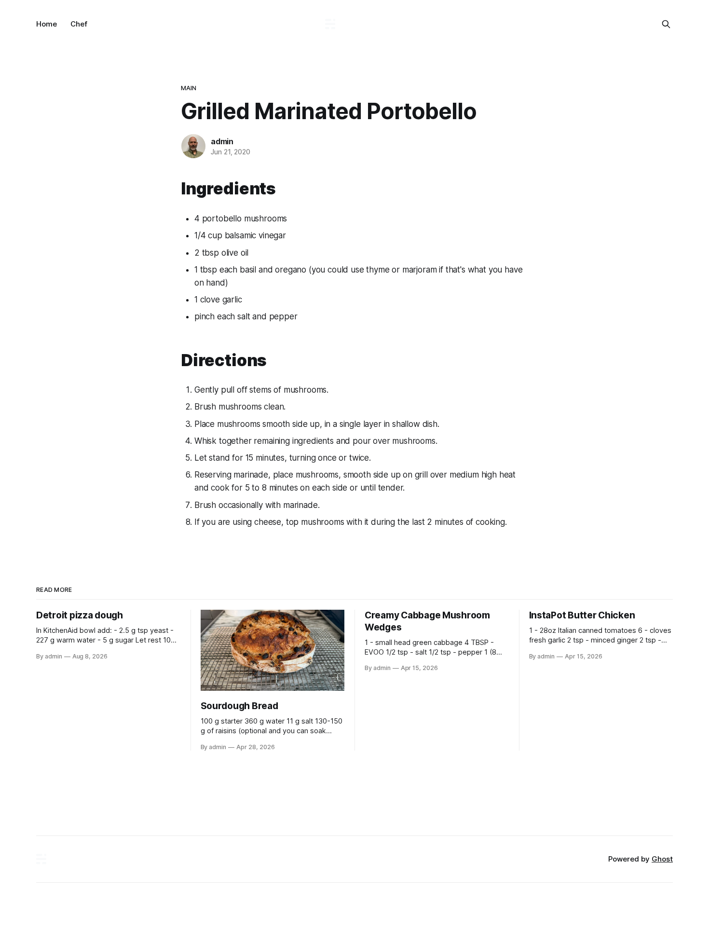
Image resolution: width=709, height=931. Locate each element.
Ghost (662, 858)
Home (46, 23)
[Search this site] (666, 24)
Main (189, 88)
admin (222, 141)
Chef (78, 23)
